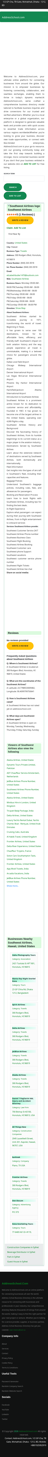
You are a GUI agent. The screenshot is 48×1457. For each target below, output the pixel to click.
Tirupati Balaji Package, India (20, 810)
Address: (11, 255)
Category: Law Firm (20, 1107)
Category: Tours (18, 985)
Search (12, 187)
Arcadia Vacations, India (18, 873)
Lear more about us (17, 1330)
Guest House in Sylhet (17, 1261)
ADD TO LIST (30, 164)
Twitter (5, 1419)
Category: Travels (19, 1008)
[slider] (11, 214)
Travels (23, 251)
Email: (9, 271)
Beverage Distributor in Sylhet (21, 1252)
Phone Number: (13, 263)
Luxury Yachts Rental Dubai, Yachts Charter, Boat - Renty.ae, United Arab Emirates (23, 824)
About (4, 1344)
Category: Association (21, 959)
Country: (10, 243)
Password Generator (10, 1381)
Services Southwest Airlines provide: (22, 526)
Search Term (9, 174)
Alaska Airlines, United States (20, 760)
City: (9, 247)
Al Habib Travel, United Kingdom (22, 836)
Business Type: (13, 251)
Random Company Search (12, 1386)
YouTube (5, 1409)
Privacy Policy (7, 1358)
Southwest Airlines (20, 278)
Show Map (20, 308)
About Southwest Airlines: (18, 312)
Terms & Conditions (10, 1367)
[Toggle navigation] (44, 16)
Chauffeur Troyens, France (19, 851)
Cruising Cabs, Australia (18, 832)
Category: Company (20, 1161)
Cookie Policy (7, 1363)
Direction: (11, 308)
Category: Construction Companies (22, 1132)
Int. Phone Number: (15, 267)
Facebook (5, 1405)
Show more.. (12, 885)
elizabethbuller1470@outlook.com (23, 275)
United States (20, 242)
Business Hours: (14, 283)
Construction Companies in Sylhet (23, 1247)
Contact (5, 1353)
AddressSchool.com (13, 17)
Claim (10, 228)
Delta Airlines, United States (20, 815)
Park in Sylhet (13, 1256)
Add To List (15, 195)
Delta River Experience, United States (24, 846)
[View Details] (13, 971)
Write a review (20, 220)
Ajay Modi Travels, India (18, 868)
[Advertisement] (24, 49)
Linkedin (5, 1414)
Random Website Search (12, 1391)
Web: (9, 279)
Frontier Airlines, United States (21, 841)
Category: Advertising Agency (21, 1206)
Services (5, 1348)
